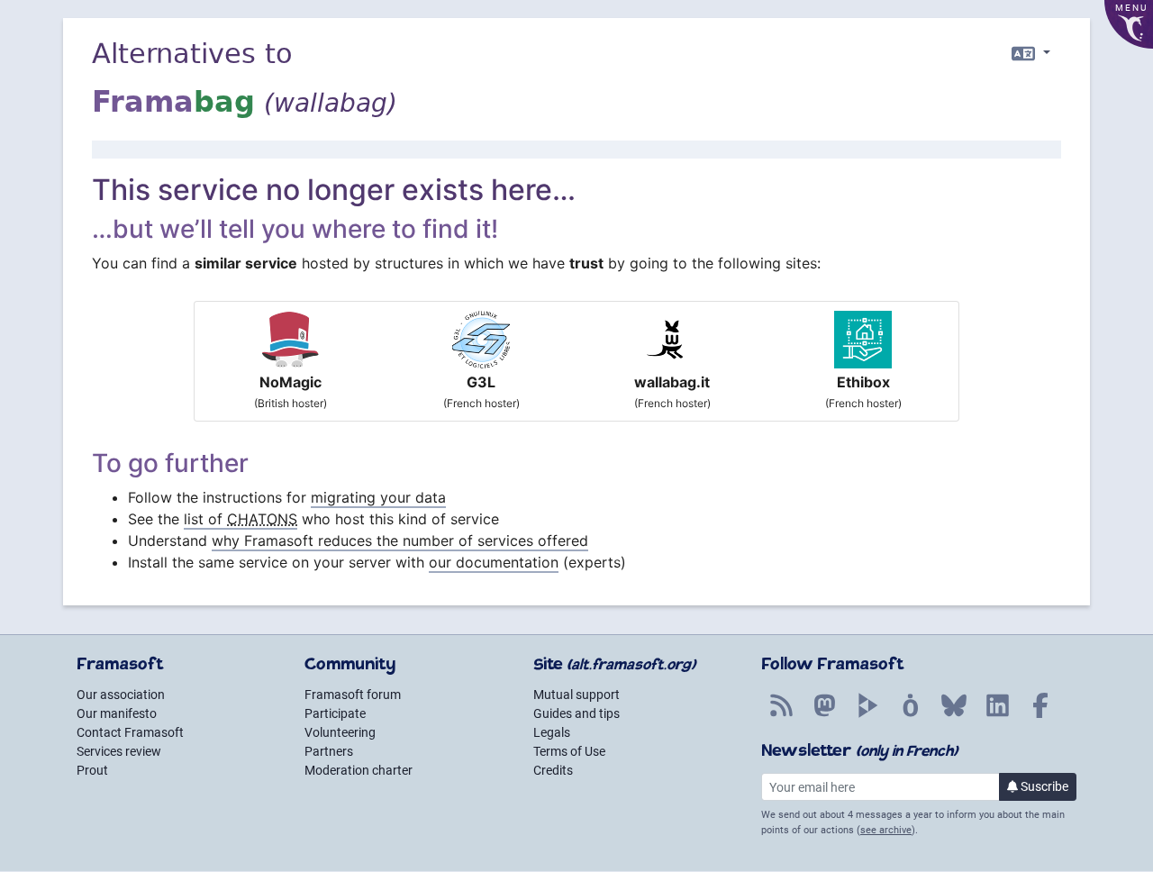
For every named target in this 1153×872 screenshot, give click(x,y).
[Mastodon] (824, 715)
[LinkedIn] (997, 715)
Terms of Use (569, 751)
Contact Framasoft (130, 732)
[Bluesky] (954, 715)
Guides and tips (576, 713)
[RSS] (781, 715)
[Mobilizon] (911, 715)
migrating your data (378, 497)
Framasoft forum (352, 694)
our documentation (493, 562)
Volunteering (340, 732)
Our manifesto (117, 713)
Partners (328, 751)
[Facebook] (1040, 715)
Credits (553, 770)
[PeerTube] (867, 715)
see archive (886, 830)
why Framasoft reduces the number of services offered (400, 540)
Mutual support (576, 694)
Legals (551, 732)
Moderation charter (358, 770)
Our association (121, 694)
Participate (335, 713)
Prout (92, 770)
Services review (119, 751)
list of (240, 519)
